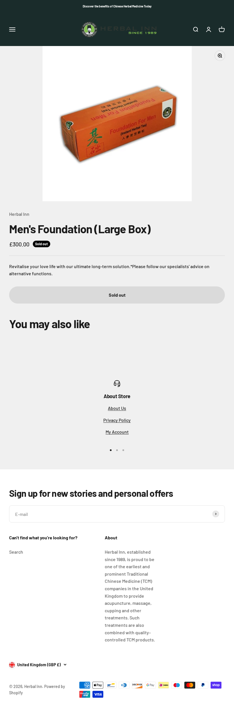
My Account (117, 431)
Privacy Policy (117, 420)
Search (16, 552)
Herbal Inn (19, 214)
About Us (117, 408)
